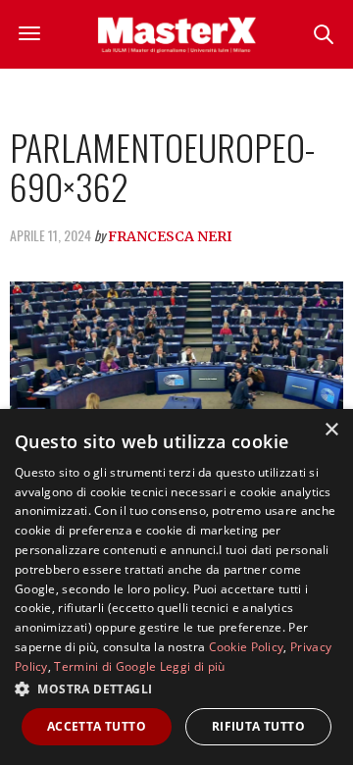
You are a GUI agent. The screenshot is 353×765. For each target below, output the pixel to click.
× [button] (331, 430)
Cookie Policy (246, 646)
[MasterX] (177, 34)
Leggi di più (193, 666)
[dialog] (176, 587)
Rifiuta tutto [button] (258, 726)
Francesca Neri (170, 236)
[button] (176, 688)
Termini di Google (105, 666)
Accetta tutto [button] (96, 726)
